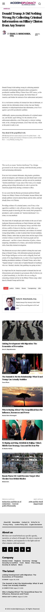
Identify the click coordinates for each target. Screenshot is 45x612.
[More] (34, 41)
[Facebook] (4, 41)
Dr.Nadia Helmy (7, 448)
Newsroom (5, 481)
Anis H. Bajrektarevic (9, 349)
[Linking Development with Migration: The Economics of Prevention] (22, 331)
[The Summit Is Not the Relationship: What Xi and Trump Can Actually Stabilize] (22, 364)
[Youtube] (28, 549)
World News (6, 472)
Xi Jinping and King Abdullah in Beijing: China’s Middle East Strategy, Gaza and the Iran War (21, 444)
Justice (12, 288)
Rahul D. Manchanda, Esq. (20, 35)
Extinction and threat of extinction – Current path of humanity (11, 504)
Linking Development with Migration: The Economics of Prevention (19, 345)
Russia (24, 288)
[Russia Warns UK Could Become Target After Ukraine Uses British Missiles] (22, 463)
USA (39, 288)
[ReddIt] (24, 41)
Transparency (32, 288)
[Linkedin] (19, 41)
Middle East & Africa (8, 406)
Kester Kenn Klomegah (9, 415)
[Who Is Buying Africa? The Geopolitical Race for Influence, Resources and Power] (22, 397)
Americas (6, 8)
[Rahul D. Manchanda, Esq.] (4, 33)
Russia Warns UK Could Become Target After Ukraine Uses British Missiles (21, 477)
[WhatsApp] (14, 41)
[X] (9, 41)
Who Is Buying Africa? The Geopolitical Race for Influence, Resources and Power (22, 411)
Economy (5, 340)
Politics (18, 288)
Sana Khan (5, 382)
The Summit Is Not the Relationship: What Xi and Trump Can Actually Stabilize (22, 378)
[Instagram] (10, 549)
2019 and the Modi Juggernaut (36, 503)
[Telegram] (29, 41)
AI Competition (7, 373)
